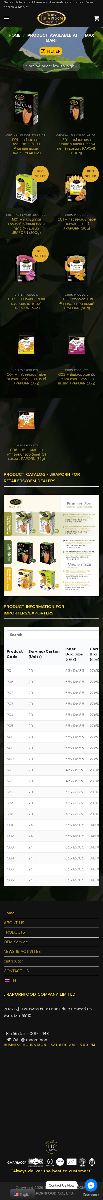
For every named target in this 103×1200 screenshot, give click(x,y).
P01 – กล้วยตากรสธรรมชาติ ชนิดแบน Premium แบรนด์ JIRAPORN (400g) (26, 146)
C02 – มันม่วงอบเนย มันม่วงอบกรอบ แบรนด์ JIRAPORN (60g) (26, 303)
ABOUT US (14, 923)
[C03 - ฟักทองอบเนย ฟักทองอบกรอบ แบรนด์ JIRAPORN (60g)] (76, 268)
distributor (13, 961)
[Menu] (7, 18)
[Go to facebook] (91, 1185)
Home (14, 35)
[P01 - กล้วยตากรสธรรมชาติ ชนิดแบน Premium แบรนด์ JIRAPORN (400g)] (26, 108)
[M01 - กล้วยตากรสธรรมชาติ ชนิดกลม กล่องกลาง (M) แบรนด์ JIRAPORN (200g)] (26, 188)
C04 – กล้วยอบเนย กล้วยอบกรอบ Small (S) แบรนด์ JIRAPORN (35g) (26, 379)
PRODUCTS (14, 932)
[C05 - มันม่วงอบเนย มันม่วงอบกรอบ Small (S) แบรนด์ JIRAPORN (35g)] (76, 343)
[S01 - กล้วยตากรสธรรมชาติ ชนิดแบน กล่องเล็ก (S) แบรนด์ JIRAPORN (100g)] (76, 108)
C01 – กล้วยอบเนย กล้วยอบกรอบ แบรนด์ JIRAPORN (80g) (77, 224)
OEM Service (16, 942)
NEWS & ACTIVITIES (22, 952)
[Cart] (96, 18)
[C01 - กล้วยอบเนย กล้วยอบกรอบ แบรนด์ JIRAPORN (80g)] (76, 188)
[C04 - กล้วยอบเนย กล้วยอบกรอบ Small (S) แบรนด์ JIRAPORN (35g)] (26, 343)
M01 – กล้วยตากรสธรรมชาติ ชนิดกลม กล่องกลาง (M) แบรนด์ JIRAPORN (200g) (26, 226)
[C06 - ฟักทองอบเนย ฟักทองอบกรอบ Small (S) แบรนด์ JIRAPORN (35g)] (26, 418)
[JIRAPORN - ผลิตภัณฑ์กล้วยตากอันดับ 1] (51, 18)
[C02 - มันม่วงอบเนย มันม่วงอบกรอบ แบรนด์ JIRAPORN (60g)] (26, 268)
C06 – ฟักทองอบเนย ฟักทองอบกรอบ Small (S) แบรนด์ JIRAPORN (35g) (26, 454)
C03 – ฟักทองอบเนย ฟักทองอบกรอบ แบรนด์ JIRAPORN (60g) (76, 303)
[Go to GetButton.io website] (91, 1195)
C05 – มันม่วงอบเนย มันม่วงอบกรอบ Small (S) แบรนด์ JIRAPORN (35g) (76, 379)
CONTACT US (16, 971)
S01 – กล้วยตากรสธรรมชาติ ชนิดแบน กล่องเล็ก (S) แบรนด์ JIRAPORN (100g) (76, 146)
